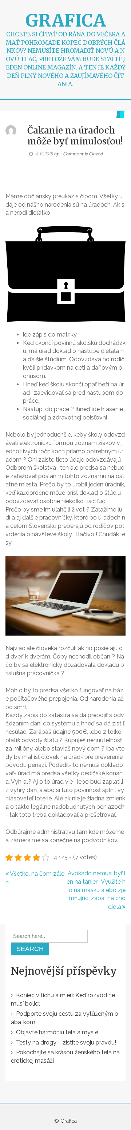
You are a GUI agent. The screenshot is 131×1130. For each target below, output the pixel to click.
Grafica (65, 20)
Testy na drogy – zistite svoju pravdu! (66, 1042)
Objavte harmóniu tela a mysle (57, 1032)
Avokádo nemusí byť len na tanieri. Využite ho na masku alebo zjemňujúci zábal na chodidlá (96, 890)
